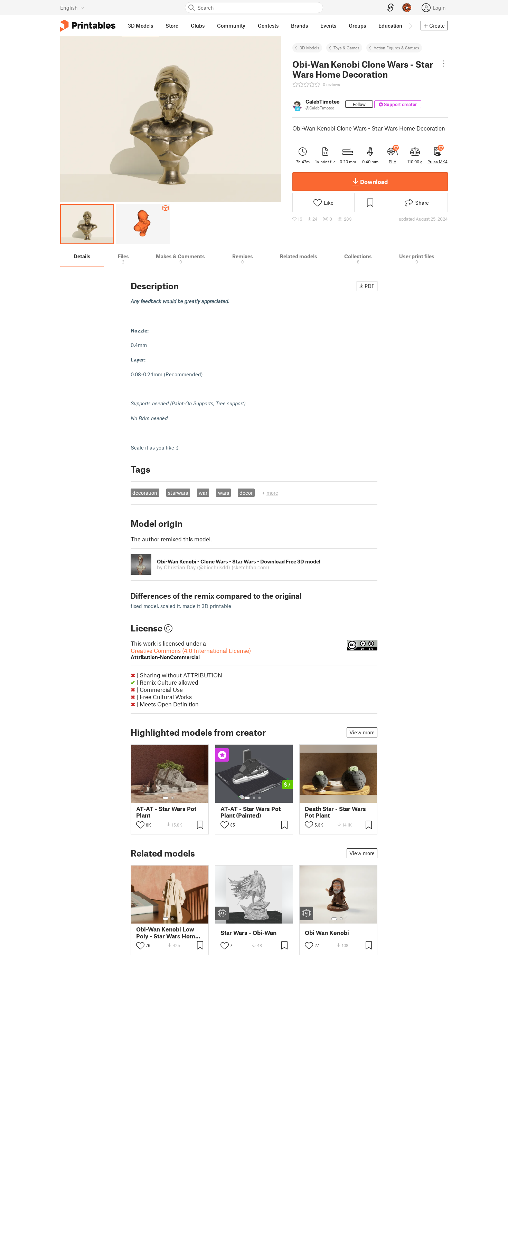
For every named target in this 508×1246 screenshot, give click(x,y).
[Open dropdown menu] (443, 63)
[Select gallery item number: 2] (172, 797)
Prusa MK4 (437, 161)
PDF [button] (370, 286)
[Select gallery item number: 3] (259, 797)
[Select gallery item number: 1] (165, 797)
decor (246, 493)
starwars (178, 493)
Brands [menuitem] (299, 25)
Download (374, 181)
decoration (144, 493)
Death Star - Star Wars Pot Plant (335, 812)
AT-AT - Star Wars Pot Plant (166, 812)
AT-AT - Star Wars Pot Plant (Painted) (250, 812)
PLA (392, 161)
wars (223, 493)
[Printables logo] (87, 26)
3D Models (309, 47)
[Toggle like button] (140, 825)
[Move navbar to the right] (410, 25)
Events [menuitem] (328, 25)
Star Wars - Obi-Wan (248, 932)
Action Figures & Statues (396, 47)
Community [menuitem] (231, 25)
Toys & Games (346, 47)
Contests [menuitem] (268, 25)
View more (362, 732)
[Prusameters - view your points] (406, 7)
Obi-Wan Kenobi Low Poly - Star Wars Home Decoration (167, 932)
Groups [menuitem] (357, 25)
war (203, 493)
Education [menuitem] (390, 25)
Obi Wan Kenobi (327, 932)
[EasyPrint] (390, 8)
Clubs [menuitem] (198, 25)
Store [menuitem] (172, 25)
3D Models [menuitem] (140, 25)
